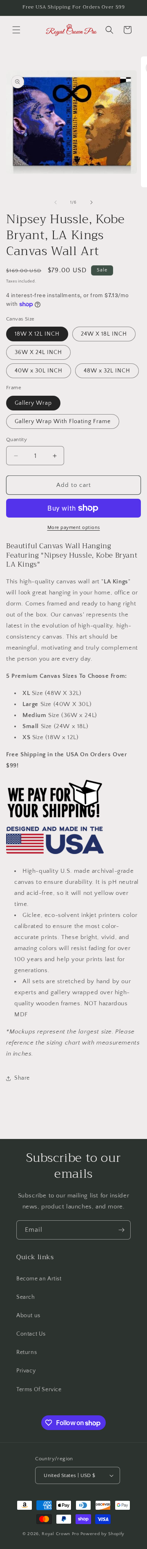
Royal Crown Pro (60, 1533)
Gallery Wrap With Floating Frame (63, 421)
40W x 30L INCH (38, 371)
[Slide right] (91, 202)
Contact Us (31, 1334)
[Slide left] (56, 202)
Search (25, 1297)
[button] (16, 30)
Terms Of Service (39, 1389)
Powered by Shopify (102, 1533)
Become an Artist (39, 1279)
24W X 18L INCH (104, 334)
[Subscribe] (121, 1230)
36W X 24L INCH (38, 352)
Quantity (16, 439)
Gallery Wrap (33, 403)
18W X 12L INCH (37, 334)
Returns (26, 1352)
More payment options (73, 527)
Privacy (26, 1370)
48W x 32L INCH (107, 371)
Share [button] (22, 1078)
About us (28, 1315)
